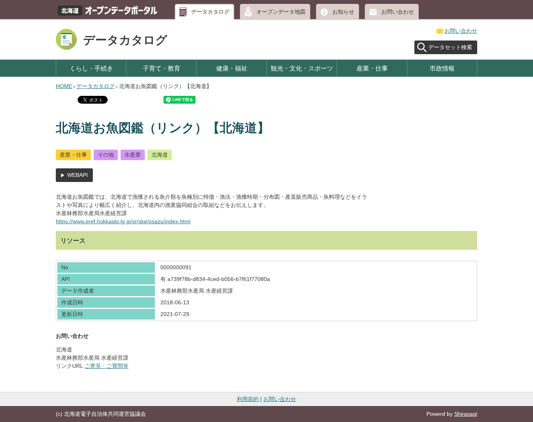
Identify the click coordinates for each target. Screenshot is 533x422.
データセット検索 (450, 47)
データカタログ (210, 12)
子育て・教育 (161, 68)
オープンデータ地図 (281, 12)
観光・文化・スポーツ (302, 68)
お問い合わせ (397, 12)
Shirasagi (465, 414)
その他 (106, 155)
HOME (64, 86)
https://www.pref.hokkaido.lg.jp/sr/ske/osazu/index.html (123, 221)
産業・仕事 (372, 68)
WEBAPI (77, 175)
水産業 (132, 155)
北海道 (159, 155)
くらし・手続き (91, 68)
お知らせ (343, 12)
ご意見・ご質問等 (106, 366)
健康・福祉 (231, 68)
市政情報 (442, 68)
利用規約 (248, 399)
